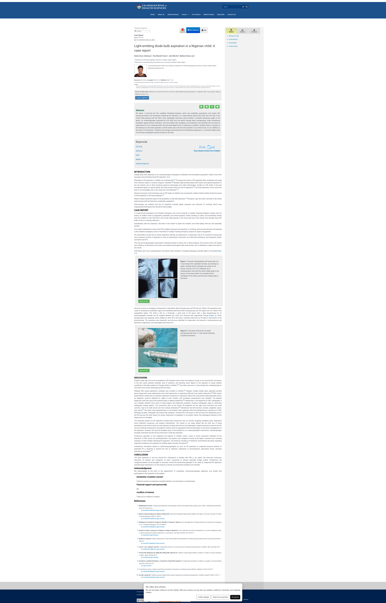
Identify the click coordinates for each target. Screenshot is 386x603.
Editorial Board (173, 14)
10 (151, 451)
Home (152, 14)
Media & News (209, 14)
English (138, 31)
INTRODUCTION (234, 36)
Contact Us (232, 14)
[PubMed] (151, 510)
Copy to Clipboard (142, 98)
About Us (161, 14)
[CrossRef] (144, 510)
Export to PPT (144, 301)
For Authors (196, 14)
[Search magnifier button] (246, 6)
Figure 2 (213, 315)
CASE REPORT (233, 39)
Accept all (235, 597)
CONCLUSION (233, 46)
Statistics (242, 32)
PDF (204, 30)
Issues (184, 14)
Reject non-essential (220, 597)
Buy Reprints (194, 30)
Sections (231, 32)
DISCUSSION (233, 43)
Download (254, 32)
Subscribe (220, 14)
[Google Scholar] (159, 510)
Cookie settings (203, 597)
